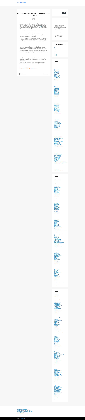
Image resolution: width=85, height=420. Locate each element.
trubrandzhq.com (56, 90)
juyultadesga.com (57, 245)
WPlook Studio (22, 418)
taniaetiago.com (56, 278)
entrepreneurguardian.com (58, 147)
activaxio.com (56, 108)
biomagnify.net (56, 285)
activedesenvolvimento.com (58, 141)
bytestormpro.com (57, 122)
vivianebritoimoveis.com (58, 320)
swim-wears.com (56, 307)
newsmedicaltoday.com (57, 156)
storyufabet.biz (56, 219)
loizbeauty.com (56, 338)
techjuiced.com (56, 192)
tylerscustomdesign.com (58, 310)
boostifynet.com (56, 91)
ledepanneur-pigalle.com (58, 370)
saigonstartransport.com (58, 360)
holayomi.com (56, 160)
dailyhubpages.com (57, 142)
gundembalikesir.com (57, 187)
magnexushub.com (57, 194)
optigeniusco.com (57, 86)
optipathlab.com (56, 69)
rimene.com (56, 369)
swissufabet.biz (56, 206)
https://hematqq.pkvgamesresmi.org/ (22, 413)
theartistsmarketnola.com (58, 372)
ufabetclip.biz (56, 202)
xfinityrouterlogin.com (57, 390)
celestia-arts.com (56, 301)
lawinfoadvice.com (57, 262)
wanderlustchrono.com (57, 123)
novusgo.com (56, 121)
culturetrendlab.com (57, 124)
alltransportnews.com (57, 226)
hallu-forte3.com (56, 377)
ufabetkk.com (56, 343)
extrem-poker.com (57, 252)
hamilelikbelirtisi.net (57, 104)
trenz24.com (56, 336)
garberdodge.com (57, 306)
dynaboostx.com (56, 97)
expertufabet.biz (56, 203)
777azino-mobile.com (57, 239)
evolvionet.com (56, 71)
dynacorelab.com (56, 76)
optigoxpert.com (56, 94)
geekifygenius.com (57, 128)
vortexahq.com (56, 80)
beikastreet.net (56, 295)
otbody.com (56, 334)
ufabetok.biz (56, 222)
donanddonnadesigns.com (58, 137)
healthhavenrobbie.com (57, 136)
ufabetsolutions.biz (57, 212)
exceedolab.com (56, 107)
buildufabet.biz (56, 225)
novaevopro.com (56, 88)
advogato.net (56, 326)
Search (64, 12)
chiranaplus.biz (56, 373)
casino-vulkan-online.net (58, 384)
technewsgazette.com (57, 345)
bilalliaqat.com (56, 153)
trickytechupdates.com (57, 393)
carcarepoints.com (57, 254)
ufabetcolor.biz (56, 209)
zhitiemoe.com (56, 274)
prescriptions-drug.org (57, 317)
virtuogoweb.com (56, 195)
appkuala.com (56, 351)
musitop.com (56, 270)
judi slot (19, 409)
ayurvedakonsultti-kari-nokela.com (59, 235)
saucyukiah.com (56, 294)
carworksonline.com (57, 311)
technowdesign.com (57, 241)
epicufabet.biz (56, 220)
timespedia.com (56, 340)
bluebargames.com (57, 303)
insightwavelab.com (57, 119)
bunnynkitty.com (56, 357)
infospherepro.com (57, 114)
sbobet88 (28, 68)
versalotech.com (56, 105)
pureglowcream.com (57, 353)
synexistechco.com (57, 77)
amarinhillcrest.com (57, 324)
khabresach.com (56, 395)
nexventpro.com (56, 92)
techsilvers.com (56, 258)
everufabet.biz (56, 223)
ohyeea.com (56, 273)
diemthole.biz (56, 342)
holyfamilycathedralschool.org (58, 163)
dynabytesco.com (57, 109)
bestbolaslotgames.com (57, 145)
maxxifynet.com (56, 74)
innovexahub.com (57, 75)
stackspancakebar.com (57, 374)
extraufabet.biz (56, 210)
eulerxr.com (56, 127)
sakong (26, 68)
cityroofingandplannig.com (58, 243)
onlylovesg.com (56, 140)
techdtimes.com (56, 185)
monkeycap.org (56, 322)
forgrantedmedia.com (57, 308)
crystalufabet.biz (56, 221)
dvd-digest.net (56, 371)
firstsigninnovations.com (58, 305)
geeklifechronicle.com (57, 113)
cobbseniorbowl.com (57, 240)
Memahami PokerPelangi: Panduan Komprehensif (58, 22)
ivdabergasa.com (56, 244)
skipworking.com (56, 337)
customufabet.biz (56, 218)
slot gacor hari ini (30, 411)
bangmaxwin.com (57, 361)
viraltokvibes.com (56, 319)
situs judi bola (23, 409)
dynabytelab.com (56, 70)
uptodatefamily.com (57, 269)
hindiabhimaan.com (57, 394)
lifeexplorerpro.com (57, 120)
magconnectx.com (57, 158)
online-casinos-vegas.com (58, 389)
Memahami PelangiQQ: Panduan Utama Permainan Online (59, 26)
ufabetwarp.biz (56, 201)
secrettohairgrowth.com (57, 355)
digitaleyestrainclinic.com (58, 387)
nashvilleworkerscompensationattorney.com (61, 162)
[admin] (33, 19)
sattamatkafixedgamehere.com (59, 146)
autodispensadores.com (58, 154)
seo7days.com (56, 352)
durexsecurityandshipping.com (59, 242)
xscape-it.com (56, 238)
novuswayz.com (56, 95)
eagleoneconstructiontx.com (58, 138)
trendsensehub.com (57, 125)
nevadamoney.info (57, 368)
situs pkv (55, 48)
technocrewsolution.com (58, 318)
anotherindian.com (57, 276)
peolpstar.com (56, 309)
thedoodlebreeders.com (57, 255)
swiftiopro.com (56, 103)
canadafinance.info (57, 367)
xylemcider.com (56, 277)
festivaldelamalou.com (57, 304)
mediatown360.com (57, 386)
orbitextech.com (56, 129)
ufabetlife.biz (56, 211)
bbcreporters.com (56, 228)
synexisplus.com (56, 72)
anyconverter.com (57, 339)
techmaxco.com (56, 106)
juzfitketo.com (56, 279)
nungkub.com (56, 275)
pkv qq (24, 412)
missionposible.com (57, 388)
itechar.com (56, 188)
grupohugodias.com (57, 256)
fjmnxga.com (56, 359)
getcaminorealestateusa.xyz (58, 170)
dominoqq (18, 410)
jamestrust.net (56, 335)
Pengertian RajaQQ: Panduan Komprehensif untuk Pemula (59, 29)
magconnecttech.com (57, 130)
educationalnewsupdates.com (58, 64)
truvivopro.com (56, 78)
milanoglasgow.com (57, 376)
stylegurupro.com (56, 110)
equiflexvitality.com (57, 139)
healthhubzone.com (57, 190)
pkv (54, 47)
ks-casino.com (56, 253)
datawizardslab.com (57, 111)
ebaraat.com (56, 191)
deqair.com (55, 257)
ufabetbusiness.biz (57, 207)
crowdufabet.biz (56, 224)
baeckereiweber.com (57, 179)
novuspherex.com (57, 87)
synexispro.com (56, 159)
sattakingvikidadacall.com (58, 144)
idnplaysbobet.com (57, 143)
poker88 (20, 68)
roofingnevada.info (57, 157)
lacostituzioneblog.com (57, 272)
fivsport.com (56, 260)
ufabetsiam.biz (56, 205)
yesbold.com (56, 189)
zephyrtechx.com (56, 93)
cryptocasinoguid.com (57, 229)
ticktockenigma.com (57, 126)
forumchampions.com (57, 302)
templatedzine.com (57, 261)
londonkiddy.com (56, 164)
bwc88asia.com (56, 251)
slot (30, 68)
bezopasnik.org (56, 358)
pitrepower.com (56, 385)
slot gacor (35, 68)
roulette (23, 68)
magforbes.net (56, 321)
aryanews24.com (56, 237)
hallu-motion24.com (57, 378)
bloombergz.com (56, 328)
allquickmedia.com (57, 344)
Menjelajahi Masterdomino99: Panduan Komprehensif (59, 36)
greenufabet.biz (56, 208)
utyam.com (55, 271)
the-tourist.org (56, 325)
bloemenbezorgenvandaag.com (59, 354)
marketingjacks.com (57, 391)
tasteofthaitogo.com (57, 356)
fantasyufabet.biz (56, 204)
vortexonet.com (56, 73)
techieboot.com (56, 186)
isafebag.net (56, 327)
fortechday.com (56, 169)
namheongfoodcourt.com (58, 375)
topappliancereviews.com (58, 392)
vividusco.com (56, 79)
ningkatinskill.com (57, 259)
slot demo (32, 68)
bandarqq (55, 54)
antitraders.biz (56, 236)
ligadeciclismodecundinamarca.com (59, 161)
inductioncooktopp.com (57, 155)
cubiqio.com (56, 112)
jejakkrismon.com (57, 341)
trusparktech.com (56, 89)
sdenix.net (55, 323)
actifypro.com (56, 96)
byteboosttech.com (57, 193)
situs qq (41, 26)
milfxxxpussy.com (57, 268)
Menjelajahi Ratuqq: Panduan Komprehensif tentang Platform (59, 32)
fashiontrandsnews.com (57, 227)
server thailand (24, 411)
